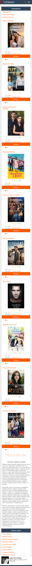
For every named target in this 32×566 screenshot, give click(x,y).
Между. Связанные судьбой (9, 108)
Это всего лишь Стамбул (11, 195)
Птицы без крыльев (9, 368)
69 (24, 455)
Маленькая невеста (9, 411)
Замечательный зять (10, 324)
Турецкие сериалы (16, 54)
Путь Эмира (7, 281)
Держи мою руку (8, 64)
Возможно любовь (9, 152)
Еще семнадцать (8, 238)
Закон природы (8, 20)
